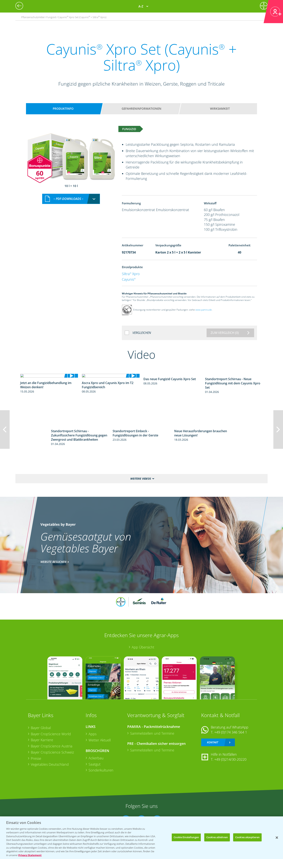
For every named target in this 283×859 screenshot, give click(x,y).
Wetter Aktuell (100, 740)
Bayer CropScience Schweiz (52, 752)
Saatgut (94, 764)
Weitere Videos (140, 478)
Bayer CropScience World (51, 734)
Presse (36, 758)
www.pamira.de (203, 309)
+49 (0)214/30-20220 (230, 759)
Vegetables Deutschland (50, 764)
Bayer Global (41, 727)
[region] (141, 837)
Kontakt (212, 742)
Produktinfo (63, 108)
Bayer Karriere (42, 740)
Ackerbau (96, 758)
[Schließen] (277, 837)
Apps (92, 734)
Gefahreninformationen (141, 108)
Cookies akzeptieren (247, 837)
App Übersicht (143, 647)
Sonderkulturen (101, 770)
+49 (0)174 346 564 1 (230, 732)
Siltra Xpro (131, 273)
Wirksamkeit (220, 108)
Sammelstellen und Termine (152, 733)
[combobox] (71, 199)
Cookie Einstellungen (186, 837)
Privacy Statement (30, 855)
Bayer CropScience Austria (51, 746)
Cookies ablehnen (217, 837)
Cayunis (129, 279)
